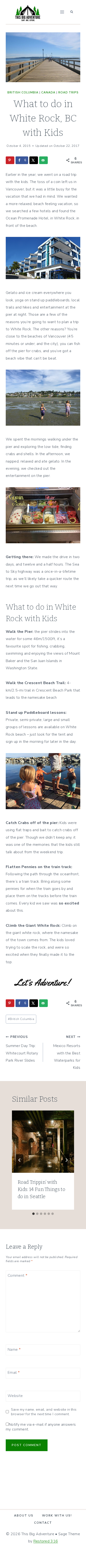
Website (15, 1395)
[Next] (66, 1160)
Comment (17, 1275)
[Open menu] (62, 12)
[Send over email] (43, 160)
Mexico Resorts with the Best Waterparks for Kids (66, 1052)
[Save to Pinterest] (10, 160)
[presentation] (43, 1141)
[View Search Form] (72, 12)
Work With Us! (57, 1515)
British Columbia (22, 92)
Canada (48, 92)
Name (14, 1349)
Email (14, 1372)
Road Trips (68, 92)
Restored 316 (45, 1541)
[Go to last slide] (19, 1160)
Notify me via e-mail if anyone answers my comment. (41, 1427)
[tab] (33, 1214)
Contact (43, 1523)
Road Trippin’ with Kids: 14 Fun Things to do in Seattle (41, 1189)
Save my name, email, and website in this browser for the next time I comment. (44, 1411)
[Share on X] (33, 160)
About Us (23, 1515)
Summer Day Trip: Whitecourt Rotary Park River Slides (22, 1049)
